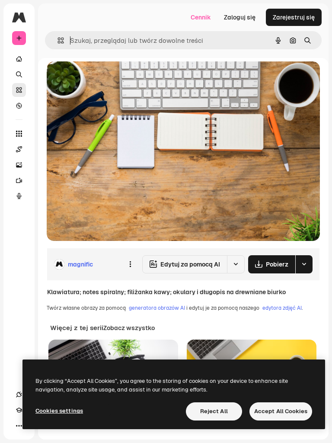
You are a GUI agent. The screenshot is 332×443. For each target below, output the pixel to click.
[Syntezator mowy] (19, 196)
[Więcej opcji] (130, 264)
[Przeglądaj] (19, 105)
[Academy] (19, 410)
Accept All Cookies (280, 411)
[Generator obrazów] (19, 165)
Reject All (214, 411)
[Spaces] (19, 149)
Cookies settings (59, 410)
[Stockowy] (19, 90)
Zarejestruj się (294, 17)
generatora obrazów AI (157, 308)
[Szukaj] (19, 74)
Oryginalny (106, 78)
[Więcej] (19, 426)
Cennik (201, 17)
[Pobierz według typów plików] (304, 264)
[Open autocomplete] (57, 40)
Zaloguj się (239, 17)
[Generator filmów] (19, 180)
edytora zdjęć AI (282, 308)
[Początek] (19, 59)
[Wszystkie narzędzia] (19, 134)
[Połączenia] (19, 394)
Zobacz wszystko (129, 328)
